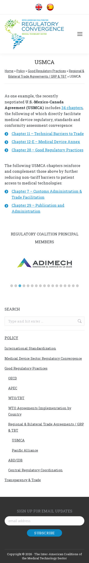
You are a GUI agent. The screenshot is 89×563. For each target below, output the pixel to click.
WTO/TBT (16, 398)
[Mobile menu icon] (79, 34)
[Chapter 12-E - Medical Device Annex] (42, 142)
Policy (20, 71)
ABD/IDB (15, 460)
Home (9, 71)
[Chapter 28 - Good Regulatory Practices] (44, 150)
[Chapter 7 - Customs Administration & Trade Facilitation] (44, 194)
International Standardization (30, 348)
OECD (12, 378)
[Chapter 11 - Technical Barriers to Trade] (44, 134)
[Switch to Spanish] (50, 7)
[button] (11, 285)
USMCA (18, 440)
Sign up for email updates (44, 511)
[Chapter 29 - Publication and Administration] (44, 208)
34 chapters (72, 107)
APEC (12, 388)
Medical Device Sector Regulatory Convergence (43, 358)
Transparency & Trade (23, 480)
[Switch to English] (38, 7)
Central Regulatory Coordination (35, 470)
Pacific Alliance (25, 450)
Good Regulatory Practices (47, 71)
